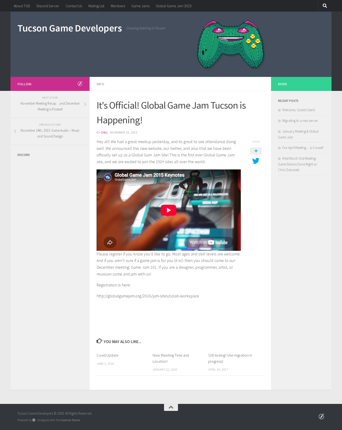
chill (104, 132)
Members (118, 5)
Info (100, 84)
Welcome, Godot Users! (298, 110)
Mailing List (96, 5)
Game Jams (140, 5)
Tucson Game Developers (69, 28)
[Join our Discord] (80, 83)
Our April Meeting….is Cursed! (302, 147)
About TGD (22, 5)
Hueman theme (70, 420)
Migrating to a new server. (300, 120)
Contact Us (74, 5)
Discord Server (48, 5)
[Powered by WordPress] (33, 420)
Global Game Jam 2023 (173, 5)
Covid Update (107, 355)
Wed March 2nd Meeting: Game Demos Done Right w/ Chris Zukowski (297, 164)
